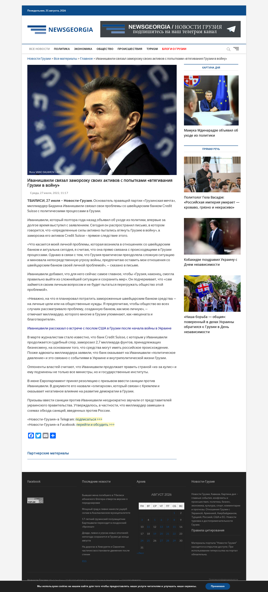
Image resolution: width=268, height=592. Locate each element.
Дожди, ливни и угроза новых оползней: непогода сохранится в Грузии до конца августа (105, 536)
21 (167, 533)
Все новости (39, 48)
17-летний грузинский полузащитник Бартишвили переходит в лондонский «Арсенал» (104, 522)
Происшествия (130, 48)
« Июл (140, 552)
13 (161, 526)
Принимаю (218, 586)
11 (148, 526)
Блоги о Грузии (174, 48)
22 (174, 533)
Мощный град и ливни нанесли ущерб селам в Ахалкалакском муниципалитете (106, 510)
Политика (62, 48)
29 (174, 540)
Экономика (83, 48)
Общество (105, 48)
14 (167, 526)
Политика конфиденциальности (223, 579)
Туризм (152, 48)
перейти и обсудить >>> (95, 424)
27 (161, 540)
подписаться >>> (88, 419)
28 (167, 540)
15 (174, 526)
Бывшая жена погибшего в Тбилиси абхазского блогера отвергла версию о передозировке (105, 498)
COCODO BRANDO (131, 580)
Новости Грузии (37, 579)
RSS (84, 561)
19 (154, 533)
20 (161, 533)
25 (148, 540)
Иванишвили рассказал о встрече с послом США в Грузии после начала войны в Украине (99, 328)
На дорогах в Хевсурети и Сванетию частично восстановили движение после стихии (106, 550)
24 (142, 540)
